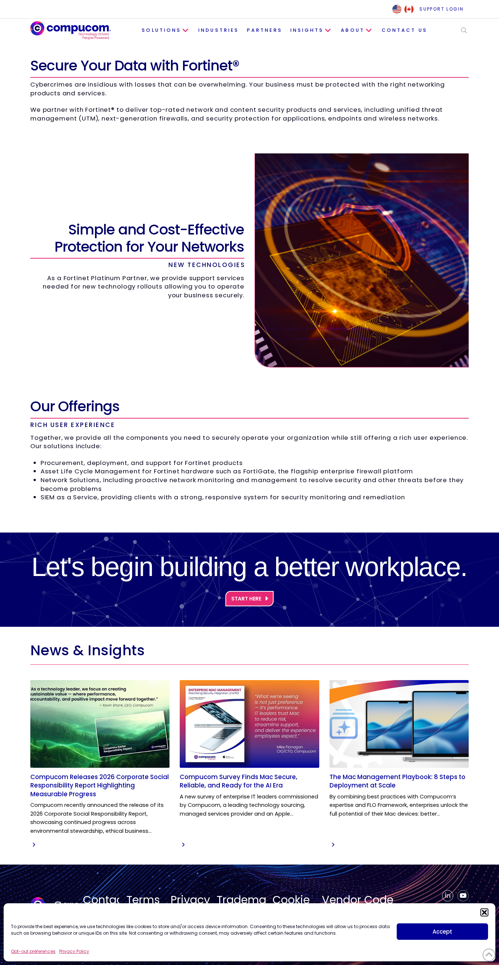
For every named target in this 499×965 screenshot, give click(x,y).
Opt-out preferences (33, 951)
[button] (484, 912)
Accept (442, 931)
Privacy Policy (74, 951)
